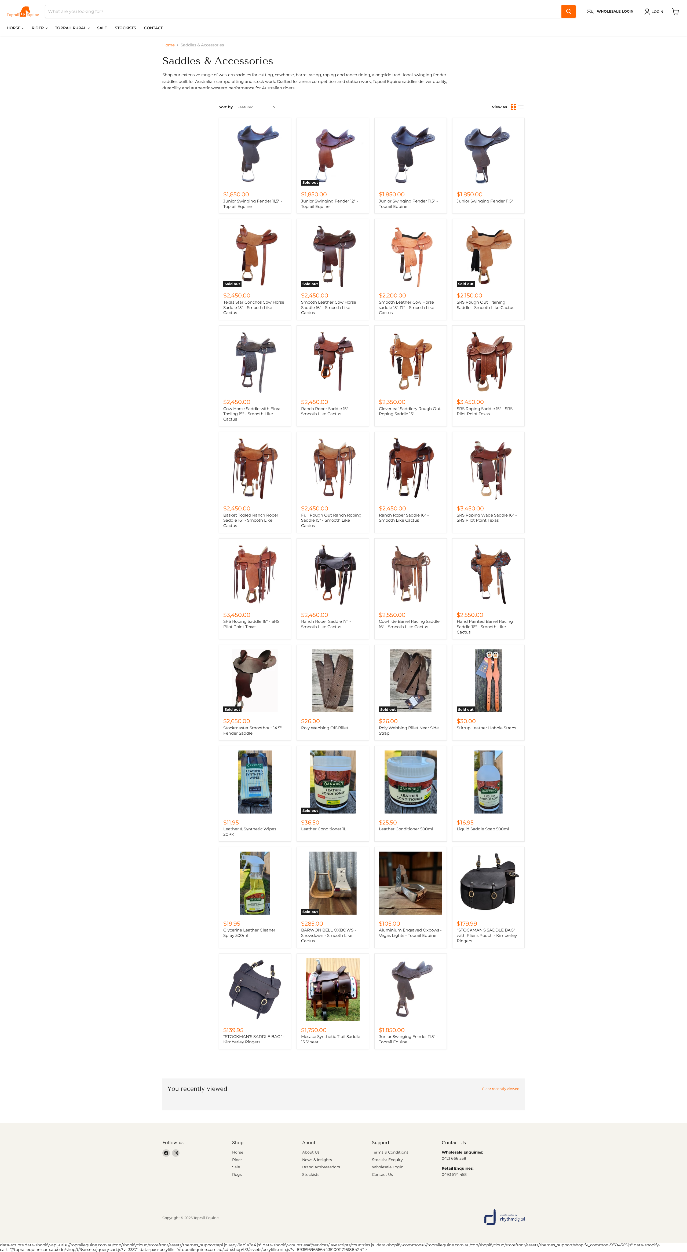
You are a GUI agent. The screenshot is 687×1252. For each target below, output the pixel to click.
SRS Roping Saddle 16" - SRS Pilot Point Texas (251, 624)
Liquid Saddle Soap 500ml (483, 828)
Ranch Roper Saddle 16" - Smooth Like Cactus (404, 518)
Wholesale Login (387, 1167)
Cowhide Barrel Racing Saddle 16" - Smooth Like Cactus (409, 624)
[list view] (521, 107)
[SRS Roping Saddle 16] (255, 574)
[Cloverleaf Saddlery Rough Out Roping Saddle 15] (410, 361)
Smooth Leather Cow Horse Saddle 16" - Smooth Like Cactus (328, 307)
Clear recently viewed (501, 1089)
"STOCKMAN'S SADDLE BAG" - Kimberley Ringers (254, 1039)
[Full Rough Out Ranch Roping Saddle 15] (332, 468)
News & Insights (317, 1159)
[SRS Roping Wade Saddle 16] (488, 468)
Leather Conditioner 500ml (406, 828)
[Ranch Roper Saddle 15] (332, 361)
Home (168, 45)
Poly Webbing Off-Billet (324, 727)
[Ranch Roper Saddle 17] (332, 574)
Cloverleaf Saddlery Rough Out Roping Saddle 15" (410, 411)
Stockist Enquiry (387, 1159)
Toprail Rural (71, 27)
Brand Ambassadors (321, 1167)
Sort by (226, 107)
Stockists (125, 27)
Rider (38, 27)
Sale (102, 27)
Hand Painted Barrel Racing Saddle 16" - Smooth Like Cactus (485, 626)
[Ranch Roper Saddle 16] (410, 468)
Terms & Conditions (390, 1152)
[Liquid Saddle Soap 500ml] (488, 782)
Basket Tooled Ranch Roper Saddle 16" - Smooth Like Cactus (250, 520)
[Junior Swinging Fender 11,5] (255, 154)
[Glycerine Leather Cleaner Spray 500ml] (255, 883)
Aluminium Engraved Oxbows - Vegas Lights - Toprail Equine (410, 932)
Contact (153, 27)
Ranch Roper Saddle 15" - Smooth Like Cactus (326, 411)
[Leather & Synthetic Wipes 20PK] (255, 782)
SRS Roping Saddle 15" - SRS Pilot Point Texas (485, 411)
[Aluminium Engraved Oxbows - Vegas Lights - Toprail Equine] (410, 883)
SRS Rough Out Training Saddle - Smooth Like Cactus (485, 305)
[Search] (568, 11)
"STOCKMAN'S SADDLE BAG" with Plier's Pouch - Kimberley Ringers (487, 935)
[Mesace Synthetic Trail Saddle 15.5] (332, 989)
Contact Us (382, 1174)
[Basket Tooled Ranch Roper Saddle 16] (255, 468)
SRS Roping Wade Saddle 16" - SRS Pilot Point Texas (487, 518)
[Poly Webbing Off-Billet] (332, 681)
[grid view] (513, 107)
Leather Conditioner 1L (323, 828)
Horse (14, 27)
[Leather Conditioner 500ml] (410, 782)
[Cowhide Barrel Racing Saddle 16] (410, 574)
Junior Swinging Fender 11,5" (485, 201)
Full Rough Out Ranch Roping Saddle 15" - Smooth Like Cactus (331, 520)
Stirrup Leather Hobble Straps (486, 727)
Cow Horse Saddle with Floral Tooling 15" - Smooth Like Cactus (252, 414)
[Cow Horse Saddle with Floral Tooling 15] (255, 361)
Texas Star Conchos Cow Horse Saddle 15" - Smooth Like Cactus (253, 307)
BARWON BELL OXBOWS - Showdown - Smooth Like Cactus (328, 935)
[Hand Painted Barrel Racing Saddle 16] (488, 574)
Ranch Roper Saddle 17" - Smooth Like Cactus (326, 624)
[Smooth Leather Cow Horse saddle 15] (410, 255)
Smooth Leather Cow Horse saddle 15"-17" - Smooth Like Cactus (406, 307)
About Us (311, 1152)
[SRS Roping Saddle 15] (488, 361)
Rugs (237, 1174)
